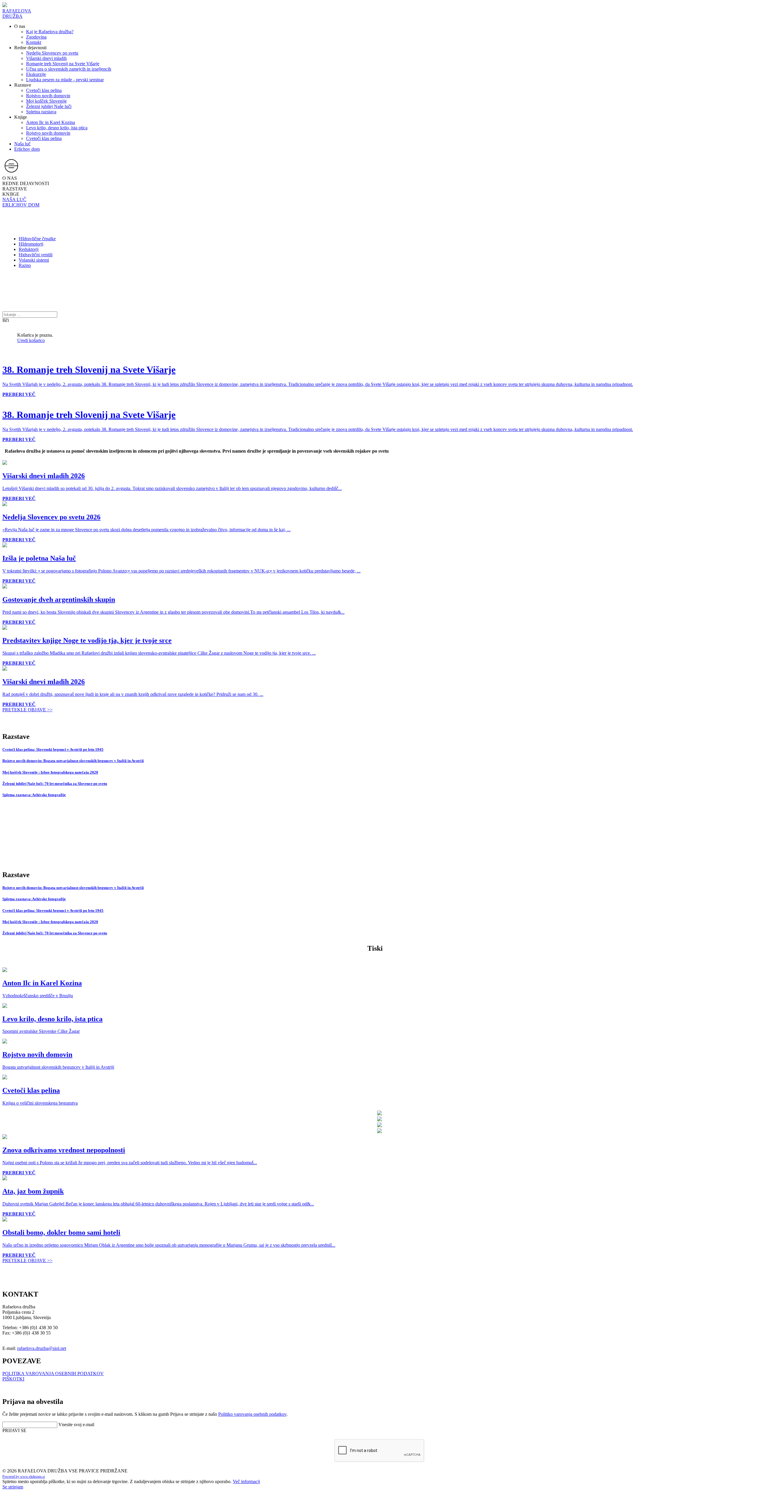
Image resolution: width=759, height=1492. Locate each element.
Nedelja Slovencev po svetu (52, 52)
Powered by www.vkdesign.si (23, 1476)
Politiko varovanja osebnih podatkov (252, 1414)
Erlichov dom (27, 149)
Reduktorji (29, 249)
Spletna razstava (41, 111)
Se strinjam (12, 1486)
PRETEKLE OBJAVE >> (27, 709)
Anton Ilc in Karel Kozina (50, 122)
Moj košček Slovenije (46, 101)
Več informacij (246, 1481)
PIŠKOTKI (13, 1378)
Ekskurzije (36, 74)
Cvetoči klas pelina (44, 90)
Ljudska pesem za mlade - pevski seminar (65, 79)
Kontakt (33, 42)
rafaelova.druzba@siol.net (41, 1348)
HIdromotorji (31, 243)
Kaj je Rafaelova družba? (50, 31)
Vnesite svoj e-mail (76, 1424)
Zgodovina (36, 36)
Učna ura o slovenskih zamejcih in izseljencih (68, 68)
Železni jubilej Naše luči (48, 106)
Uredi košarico (31, 340)
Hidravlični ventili (35, 254)
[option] (4, 399)
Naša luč (22, 143)
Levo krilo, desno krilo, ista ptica (56, 127)
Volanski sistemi (34, 260)
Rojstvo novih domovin (48, 95)
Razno (25, 265)
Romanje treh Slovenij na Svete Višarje (62, 63)
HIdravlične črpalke (37, 238)
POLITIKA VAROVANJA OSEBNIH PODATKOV (53, 1373)
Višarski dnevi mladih (46, 58)
